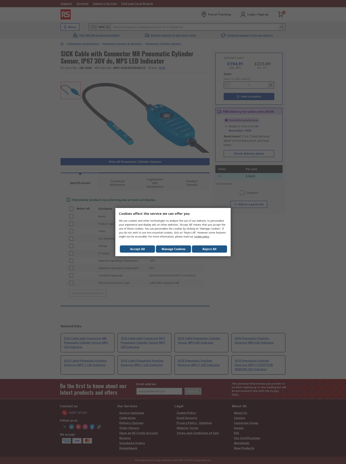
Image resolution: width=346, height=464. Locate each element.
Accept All (137, 249)
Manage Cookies (173, 249)
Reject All (209, 249)
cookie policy (201, 236)
